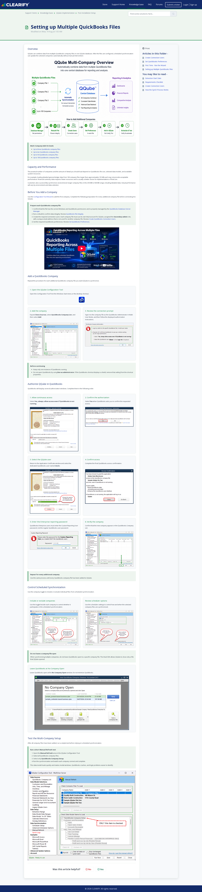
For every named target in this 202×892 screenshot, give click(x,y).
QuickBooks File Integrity (74, 214)
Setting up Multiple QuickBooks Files (159, 69)
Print (147, 48)
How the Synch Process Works (156, 90)
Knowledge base (136, 4)
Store (105, 4)
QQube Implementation (65, 13)
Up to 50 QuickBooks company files (45, 155)
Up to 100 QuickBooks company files (46, 157)
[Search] (173, 13)
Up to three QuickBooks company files (46, 149)
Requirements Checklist (154, 82)
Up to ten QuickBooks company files (46, 152)
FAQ (150, 4)
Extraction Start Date (153, 78)
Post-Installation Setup (87, 13)
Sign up (193, 4)
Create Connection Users (154, 58)
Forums (159, 4)
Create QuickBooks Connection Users (102, 219)
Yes (102, 869)
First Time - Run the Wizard (155, 65)
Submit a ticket (173, 4)
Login (185, 4)
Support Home (118, 4)
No (89, 869)
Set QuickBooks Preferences (79, 222)
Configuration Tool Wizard (43, 197)
